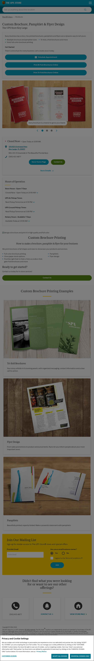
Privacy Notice (41, 651)
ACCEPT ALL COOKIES (60, 656)
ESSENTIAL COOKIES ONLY (80, 656)
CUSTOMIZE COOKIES (9, 656)
